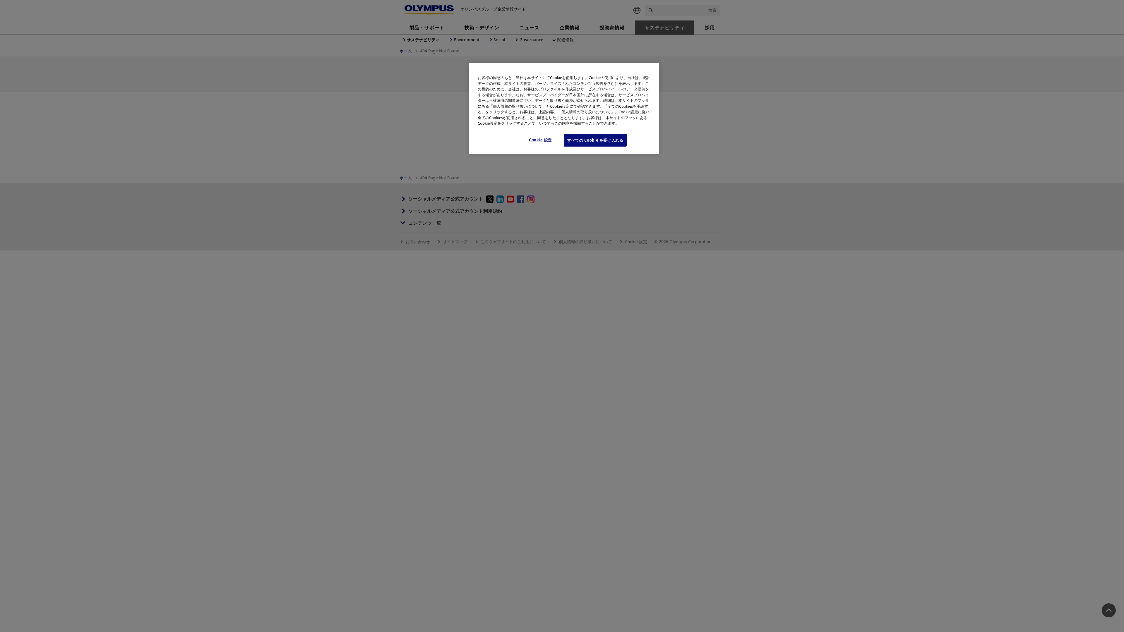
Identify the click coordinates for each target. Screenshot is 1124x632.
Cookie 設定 (540, 139)
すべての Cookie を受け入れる (595, 140)
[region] (564, 108)
